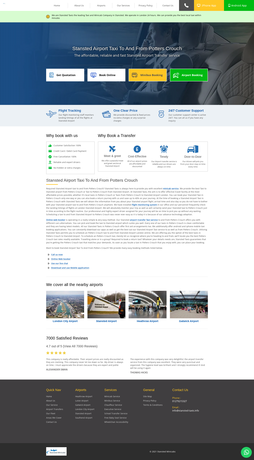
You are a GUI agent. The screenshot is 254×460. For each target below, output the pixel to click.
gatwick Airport (82, 405)
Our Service (52, 405)
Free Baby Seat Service (115, 417)
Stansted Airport (106, 321)
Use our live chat (59, 263)
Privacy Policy (146, 5)
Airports (101, 5)
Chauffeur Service (113, 405)
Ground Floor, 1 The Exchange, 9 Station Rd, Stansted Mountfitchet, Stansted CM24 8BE (189, 424)
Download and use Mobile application (70, 267)
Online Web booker (61, 259)
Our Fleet (50, 413)
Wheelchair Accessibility (116, 422)
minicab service (171, 188)
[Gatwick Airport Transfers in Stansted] (189, 304)
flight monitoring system (144, 204)
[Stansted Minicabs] (4, 3)
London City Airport (65, 321)
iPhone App (209, 5)
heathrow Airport (83, 396)
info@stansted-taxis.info (185, 410)
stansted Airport (83, 413)
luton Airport (81, 400)
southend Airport (83, 417)
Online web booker (55, 219)
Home (57, 5)
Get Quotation (66, 75)
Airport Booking (192, 75)
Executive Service (112, 409)
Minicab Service (112, 396)
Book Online (107, 75)
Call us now (57, 254)
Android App (239, 5)
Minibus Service (112, 400)
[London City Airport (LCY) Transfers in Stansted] (65, 304)
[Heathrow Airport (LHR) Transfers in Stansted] (148, 304)
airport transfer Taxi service (144, 219)
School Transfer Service (115, 413)
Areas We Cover (54, 417)
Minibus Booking (151, 75)
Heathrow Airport (147, 321)
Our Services (123, 5)
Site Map (147, 396)
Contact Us (167, 5)
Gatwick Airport (189, 321)
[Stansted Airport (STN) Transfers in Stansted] (106, 304)
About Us (79, 5)
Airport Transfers (54, 409)
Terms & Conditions (153, 405)
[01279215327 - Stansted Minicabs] (186, 5)
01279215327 (179, 401)
